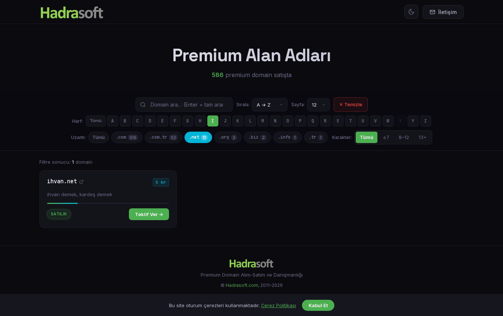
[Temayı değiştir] (411, 12)
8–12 (404, 137)
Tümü (96, 120)
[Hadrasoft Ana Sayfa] (72, 11)
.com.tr (162, 137)
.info (287, 137)
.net (197, 137)
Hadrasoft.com (242, 285)
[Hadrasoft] (251, 263)
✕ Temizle (350, 104)
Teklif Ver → (149, 214)
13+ (423, 137)
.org (227, 137)
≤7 (386, 137)
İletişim (447, 12)
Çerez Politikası (278, 305)
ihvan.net (62, 181)
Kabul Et (318, 305)
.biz (256, 137)
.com (126, 137)
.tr (315, 137)
